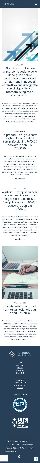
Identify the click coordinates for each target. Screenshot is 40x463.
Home (20, 363)
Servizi (20, 368)
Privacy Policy (20, 383)
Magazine (20, 373)
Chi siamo (20, 365)
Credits (20, 388)
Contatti (20, 380)
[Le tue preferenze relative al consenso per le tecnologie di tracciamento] (36, 459)
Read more (20, 178)
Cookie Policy (20, 385)
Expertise (20, 370)
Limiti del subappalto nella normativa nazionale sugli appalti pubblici (20, 309)
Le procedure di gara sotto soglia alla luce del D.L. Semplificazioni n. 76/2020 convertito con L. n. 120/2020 (20, 141)
